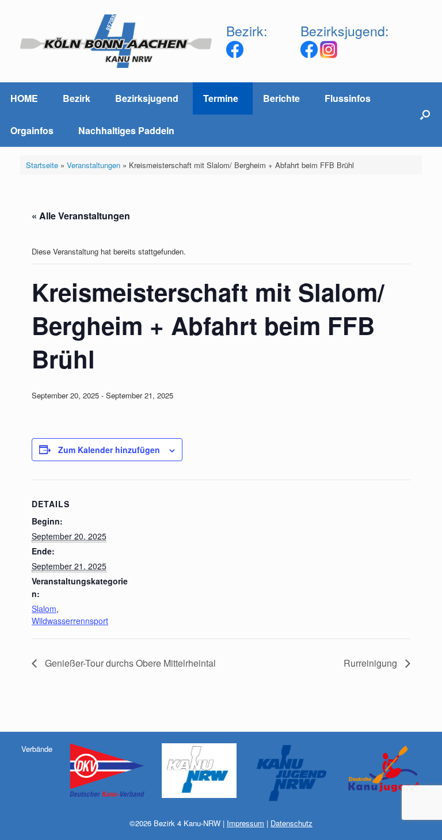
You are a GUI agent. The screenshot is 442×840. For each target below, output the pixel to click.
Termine (220, 98)
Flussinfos (348, 98)
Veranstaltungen (93, 164)
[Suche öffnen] (425, 114)
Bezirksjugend (146, 98)
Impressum (245, 823)
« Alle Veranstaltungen (81, 215)
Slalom (44, 608)
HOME (24, 98)
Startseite (42, 164)
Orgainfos (32, 130)
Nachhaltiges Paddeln (126, 130)
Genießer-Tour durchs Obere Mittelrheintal (129, 663)
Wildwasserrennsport (70, 620)
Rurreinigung (371, 663)
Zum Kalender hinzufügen (109, 449)
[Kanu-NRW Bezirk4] (116, 41)
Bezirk (76, 98)
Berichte (281, 98)
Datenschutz (291, 823)
